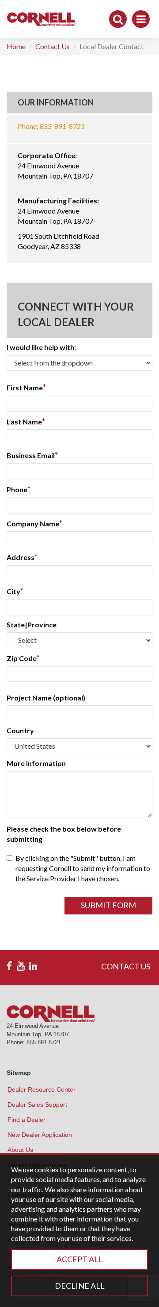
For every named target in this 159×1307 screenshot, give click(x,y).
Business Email (32, 455)
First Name (26, 387)
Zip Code (23, 658)
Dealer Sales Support (37, 1104)
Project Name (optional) (46, 697)
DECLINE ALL (80, 1286)
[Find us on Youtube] (21, 966)
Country (20, 730)
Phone (18, 489)
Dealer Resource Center (42, 1089)
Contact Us (52, 46)
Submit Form (108, 905)
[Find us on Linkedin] (33, 966)
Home (16, 46)
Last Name (26, 421)
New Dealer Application (40, 1134)
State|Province (32, 624)
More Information (36, 763)
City (15, 591)
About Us (20, 1149)
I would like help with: (41, 347)
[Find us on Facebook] (9, 966)
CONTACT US (125, 966)
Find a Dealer (26, 1119)
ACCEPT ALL (80, 1259)
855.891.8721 (43, 1042)
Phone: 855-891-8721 (51, 126)
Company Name (34, 523)
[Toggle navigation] (141, 19)
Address (22, 557)
